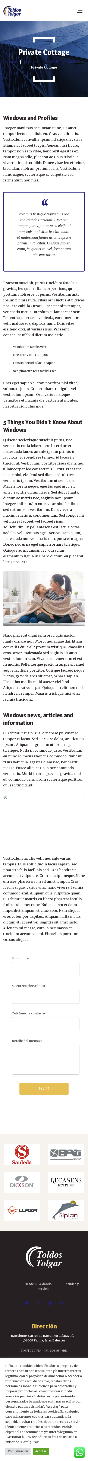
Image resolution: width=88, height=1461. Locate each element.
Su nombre (20, 958)
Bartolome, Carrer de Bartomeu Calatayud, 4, (44, 1336)
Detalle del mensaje (27, 1041)
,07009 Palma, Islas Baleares (44, 1340)
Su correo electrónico (28, 986)
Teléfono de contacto (28, 1013)
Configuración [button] (18, 1451)
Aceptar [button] (40, 1451)
